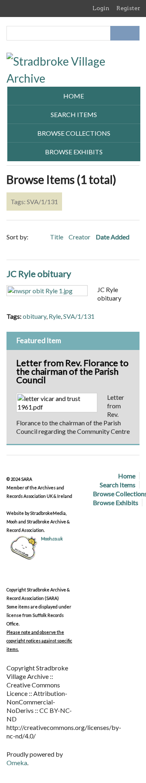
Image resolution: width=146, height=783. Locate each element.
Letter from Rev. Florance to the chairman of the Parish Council (72, 371)
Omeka (16, 762)
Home (73, 96)
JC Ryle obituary (38, 273)
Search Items (74, 114)
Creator (80, 237)
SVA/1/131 (78, 316)
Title (57, 237)
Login (101, 8)
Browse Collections (73, 133)
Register (128, 8)
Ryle (55, 316)
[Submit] (132, 33)
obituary (34, 316)
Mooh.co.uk (52, 538)
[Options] (117, 33)
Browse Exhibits (74, 152)
